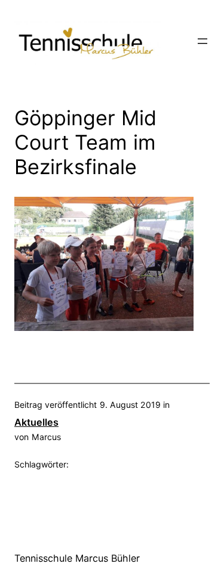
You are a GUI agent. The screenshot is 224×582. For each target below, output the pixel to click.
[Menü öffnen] (202, 41)
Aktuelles (36, 422)
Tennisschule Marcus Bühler (77, 558)
